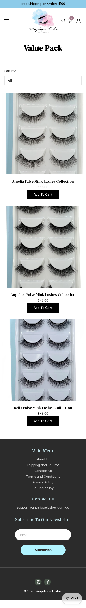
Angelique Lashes (49, 591)
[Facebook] (48, 582)
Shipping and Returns (43, 465)
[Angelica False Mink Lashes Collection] (43, 247)
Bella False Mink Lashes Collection (43, 407)
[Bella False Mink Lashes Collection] (43, 360)
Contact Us (43, 471)
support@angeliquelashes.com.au (43, 507)
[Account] (78, 21)
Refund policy (43, 488)
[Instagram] (38, 582)
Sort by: (10, 71)
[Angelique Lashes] (43, 21)
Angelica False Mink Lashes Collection (43, 294)
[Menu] (7, 21)
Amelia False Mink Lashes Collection (43, 181)
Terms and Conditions (43, 476)
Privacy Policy (43, 482)
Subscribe (43, 550)
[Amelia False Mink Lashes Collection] (43, 133)
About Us (43, 459)
